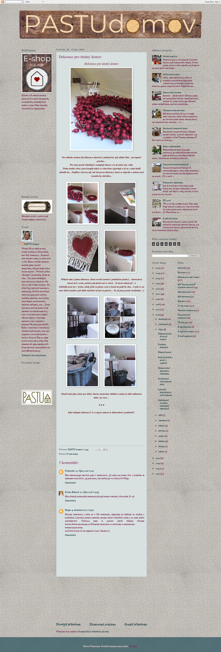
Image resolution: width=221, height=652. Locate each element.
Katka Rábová (72, 492)
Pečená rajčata (170, 56)
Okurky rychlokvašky (174, 110)
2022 (158, 283)
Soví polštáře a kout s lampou (165, 360)
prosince (162, 319)
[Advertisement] (101, 599)
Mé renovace (184, 296)
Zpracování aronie (172, 92)
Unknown (70, 470)
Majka (68, 510)
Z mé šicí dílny (170, 218)
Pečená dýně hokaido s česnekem (164, 371)
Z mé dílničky (184, 326)
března (161, 441)
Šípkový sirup (164, 352)
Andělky (182, 268)
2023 (158, 278)
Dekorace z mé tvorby (188, 277)
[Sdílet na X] (102, 449)
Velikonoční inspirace (184, 316)
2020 (158, 293)
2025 (158, 268)
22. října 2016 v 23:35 (89, 492)
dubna (161, 436)
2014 (158, 463)
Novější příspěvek (68, 624)
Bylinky (182, 272)
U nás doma (72, 454)
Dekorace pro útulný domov (165, 336)
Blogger (133, 646)
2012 (158, 473)
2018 (158, 304)
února (161, 446)
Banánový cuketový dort (175, 128)
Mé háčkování (184, 292)
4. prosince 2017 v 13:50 (83, 510)
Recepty (182, 301)
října (161, 329)
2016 (158, 314)
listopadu (163, 324)
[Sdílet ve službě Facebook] (104, 449)
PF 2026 (167, 200)
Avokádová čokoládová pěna (164, 381)
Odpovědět (70, 482)
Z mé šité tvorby (186, 331)
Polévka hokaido (163, 346)
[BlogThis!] (99, 449)
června (161, 425)
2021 (158, 288)
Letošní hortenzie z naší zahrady (165, 392)
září (160, 415)
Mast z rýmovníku (172, 146)
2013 (158, 468)
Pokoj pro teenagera (173, 182)
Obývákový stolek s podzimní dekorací (163, 404)
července (163, 420)
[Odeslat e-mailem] (97, 449)
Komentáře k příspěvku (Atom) (93, 631)
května (162, 430)
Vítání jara (183, 322)
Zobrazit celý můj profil (34, 355)
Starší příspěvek (136, 624)
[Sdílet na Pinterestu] (107, 449)
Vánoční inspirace (186, 310)
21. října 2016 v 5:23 (85, 470)
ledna (161, 451)
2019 (158, 299)
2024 (158, 273)
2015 (158, 458)
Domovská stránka (103, 624)
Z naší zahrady (185, 336)
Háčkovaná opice (171, 74)
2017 (158, 309)
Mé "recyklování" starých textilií (187, 286)
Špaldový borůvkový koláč (176, 164)
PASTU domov (31, 244)
